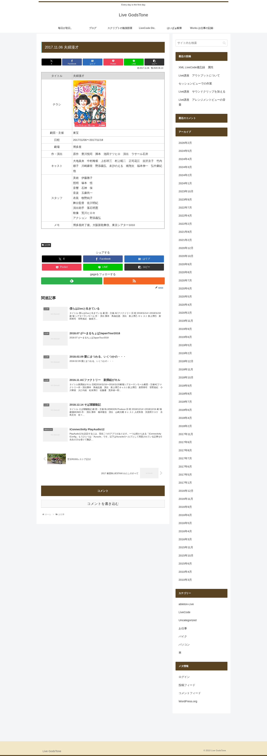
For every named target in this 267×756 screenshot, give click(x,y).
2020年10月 (186, 256)
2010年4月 (185, 571)
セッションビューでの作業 (195, 83)
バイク (183, 636)
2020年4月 (185, 304)
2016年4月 (185, 531)
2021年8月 (185, 231)
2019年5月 (185, 345)
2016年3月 (185, 539)
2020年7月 (185, 280)
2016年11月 (186, 498)
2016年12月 (186, 490)
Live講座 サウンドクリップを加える (202, 91)
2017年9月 (185, 442)
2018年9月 (185, 385)
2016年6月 (185, 515)
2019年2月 (185, 353)
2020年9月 (185, 264)
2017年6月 (185, 466)
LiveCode (184, 612)
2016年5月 (185, 523)
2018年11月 (186, 369)
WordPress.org (188, 701)
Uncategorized (188, 620)
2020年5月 (185, 296)
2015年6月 (185, 563)
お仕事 (47, 245)
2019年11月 (186, 320)
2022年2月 (185, 223)
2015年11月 (186, 547)
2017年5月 (185, 474)
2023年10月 (186, 191)
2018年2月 (185, 426)
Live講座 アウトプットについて (199, 75)
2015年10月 (186, 555)
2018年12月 (186, 361)
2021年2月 (185, 240)
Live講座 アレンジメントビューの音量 (202, 102)
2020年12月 (186, 248)
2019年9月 (185, 329)
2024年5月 (185, 150)
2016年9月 (185, 506)
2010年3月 (185, 579)
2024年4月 (185, 159)
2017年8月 (185, 450)
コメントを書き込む (103, 504)
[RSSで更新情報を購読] (134, 280)
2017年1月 (185, 482)
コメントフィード (190, 693)
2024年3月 (185, 167)
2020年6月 (185, 288)
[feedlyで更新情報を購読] (71, 280)
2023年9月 (185, 199)
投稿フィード (187, 685)
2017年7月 (185, 458)
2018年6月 (185, 409)
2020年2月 (185, 312)
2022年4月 (185, 215)
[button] (154, 62)
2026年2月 (185, 142)
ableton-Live (186, 604)
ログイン (184, 676)
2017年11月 (186, 434)
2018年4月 (185, 417)
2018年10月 (186, 377)
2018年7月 (185, 401)
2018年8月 (185, 393)
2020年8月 (185, 272)
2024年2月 (185, 175)
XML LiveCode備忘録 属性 (196, 67)
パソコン (184, 644)
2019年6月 (185, 337)
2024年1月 (185, 183)
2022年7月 (185, 207)
